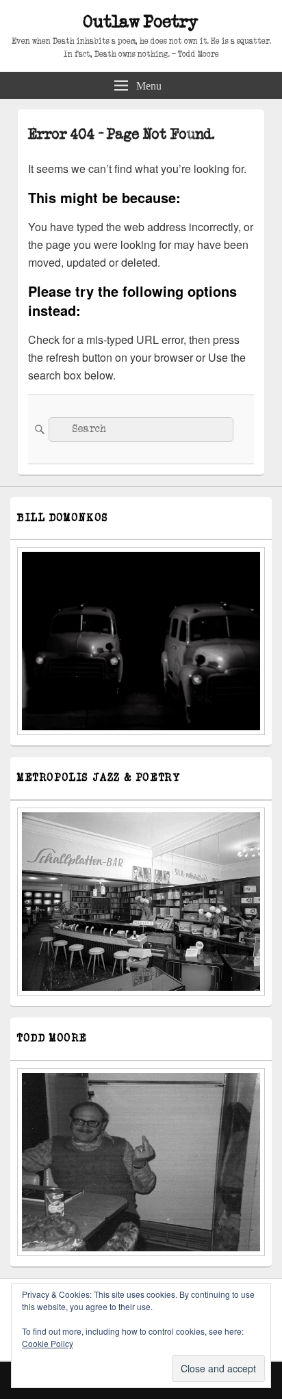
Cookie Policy (47, 1343)
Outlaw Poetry (141, 22)
